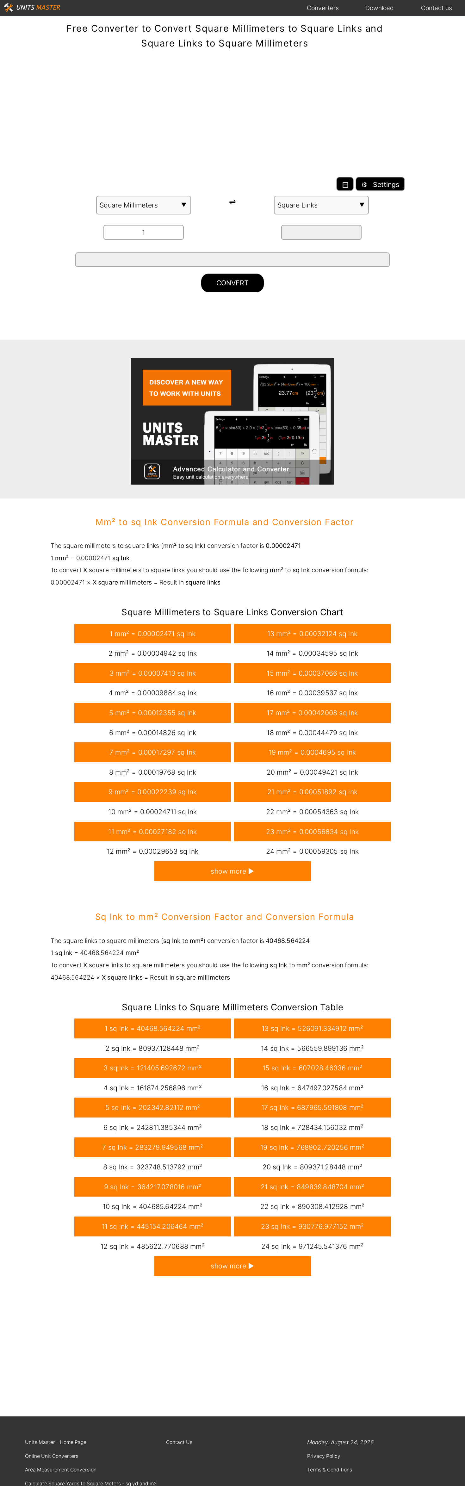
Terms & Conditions (329, 1470)
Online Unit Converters (51, 1456)
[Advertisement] (232, 116)
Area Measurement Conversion (60, 1470)
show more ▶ (232, 871)
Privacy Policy (323, 1456)
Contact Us (179, 1442)
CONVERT (232, 283)
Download (379, 8)
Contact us (436, 8)
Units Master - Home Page (55, 1442)
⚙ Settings (380, 184)
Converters (323, 8)
